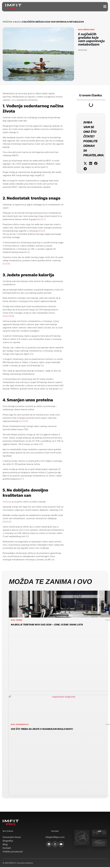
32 (27, 536)
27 (22, 478)
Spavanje (7, 501)
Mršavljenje (88, 29)
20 (31, 354)
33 (53, 559)
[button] (85, 163)
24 (23, 421)
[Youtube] (61, 844)
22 (61, 388)
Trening (19, 620)
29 (4, 521)
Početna (7, 21)
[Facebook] (49, 844)
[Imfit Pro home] (13, 6)
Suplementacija (22, 724)
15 (4, 316)
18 (10, 316)
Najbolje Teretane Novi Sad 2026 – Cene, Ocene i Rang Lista (47, 624)
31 (9, 521)
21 (42, 365)
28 (61, 509)
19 (12, 316)
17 (8, 316)
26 (41, 444)
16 (6, 316)
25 (26, 421)
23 (21, 421)
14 (8, 263)
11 (28, 252)
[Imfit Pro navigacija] (105, 6)
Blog (17, 21)
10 (43, 230)
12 (4, 263)
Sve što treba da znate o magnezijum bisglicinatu (42, 729)
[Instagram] (55, 844)
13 (6, 263)
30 (7, 521)
